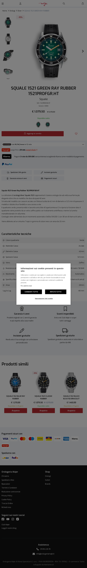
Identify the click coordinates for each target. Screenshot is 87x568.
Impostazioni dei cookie (44, 298)
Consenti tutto (31, 292)
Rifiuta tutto (56, 292)
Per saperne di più (26, 285)
